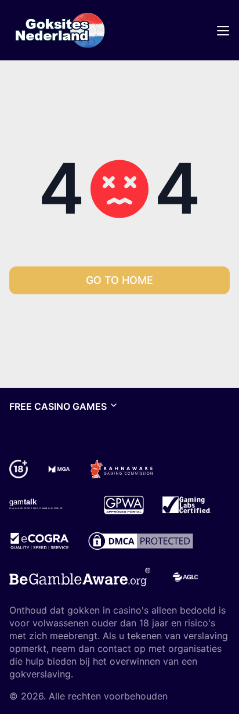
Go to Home (119, 280)
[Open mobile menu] (223, 30)
